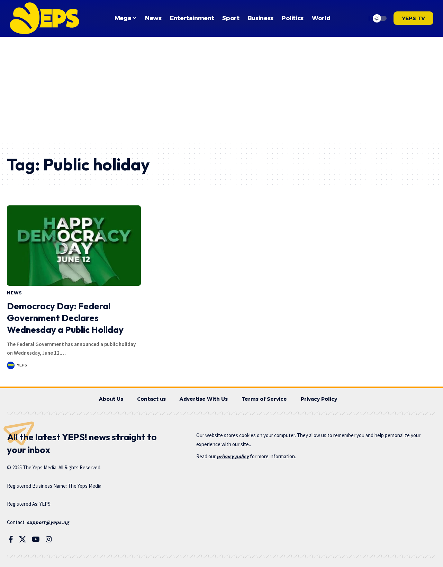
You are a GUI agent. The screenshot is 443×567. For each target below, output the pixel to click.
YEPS (22, 365)
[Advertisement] (221, 88)
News (14, 292)
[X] (22, 539)
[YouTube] (36, 539)
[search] (359, 18)
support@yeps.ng (48, 522)
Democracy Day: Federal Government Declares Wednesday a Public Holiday (65, 317)
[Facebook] (11, 539)
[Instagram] (49, 539)
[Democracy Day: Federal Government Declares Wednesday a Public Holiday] (74, 245)
